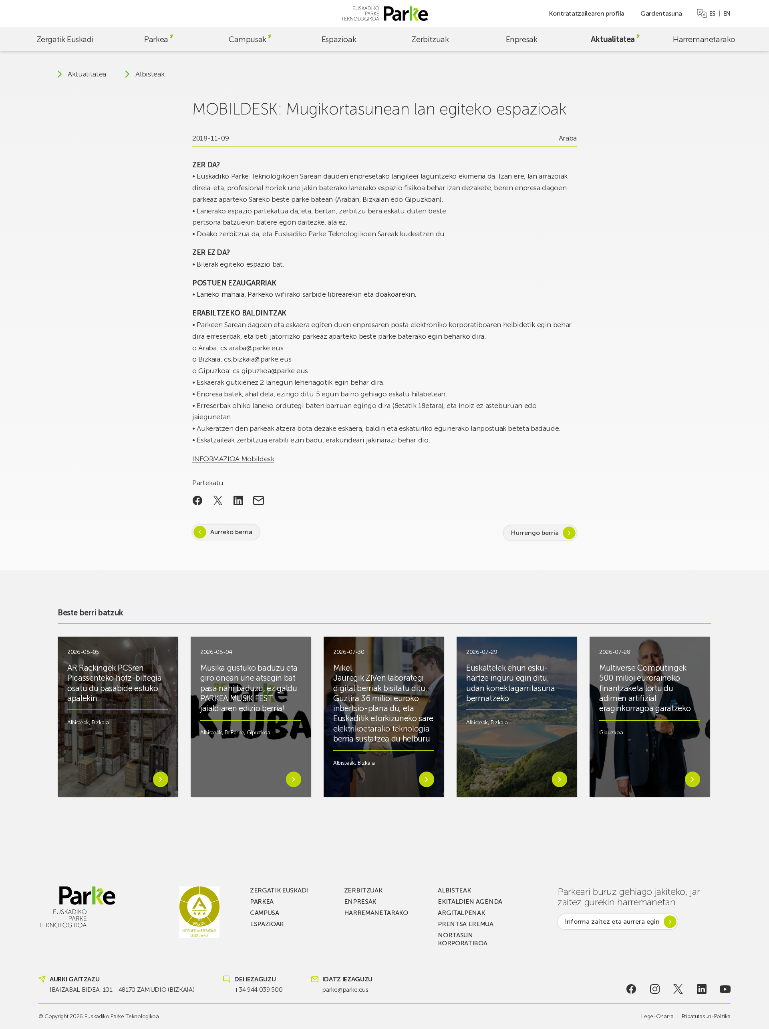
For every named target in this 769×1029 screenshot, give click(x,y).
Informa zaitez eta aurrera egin (612, 921)
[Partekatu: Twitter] (218, 500)
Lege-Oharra (657, 1016)
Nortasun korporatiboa (462, 939)
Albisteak (149, 74)
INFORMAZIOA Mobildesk (233, 458)
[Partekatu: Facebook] (197, 500)
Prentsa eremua (465, 924)
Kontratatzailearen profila (586, 13)
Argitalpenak (461, 912)
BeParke (234, 732)
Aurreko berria (231, 532)
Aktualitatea (613, 39)
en (727, 13)
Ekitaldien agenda (470, 901)
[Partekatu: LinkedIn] (238, 500)
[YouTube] (725, 989)
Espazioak (339, 39)
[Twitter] (678, 989)
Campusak (247, 39)
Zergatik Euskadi (65, 39)
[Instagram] (654, 989)
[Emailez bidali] (258, 500)
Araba (568, 138)
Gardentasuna (661, 13)
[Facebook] (631, 989)
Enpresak (521, 39)
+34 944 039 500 (258, 989)
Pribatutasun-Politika (706, 1016)
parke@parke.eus (345, 989)
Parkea (156, 39)
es (712, 13)
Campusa (264, 912)
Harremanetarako (704, 39)
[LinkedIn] (702, 989)
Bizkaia (100, 722)
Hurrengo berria (535, 533)
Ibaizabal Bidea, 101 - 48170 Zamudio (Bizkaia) (122, 989)
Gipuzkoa (258, 732)
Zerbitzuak (430, 39)
